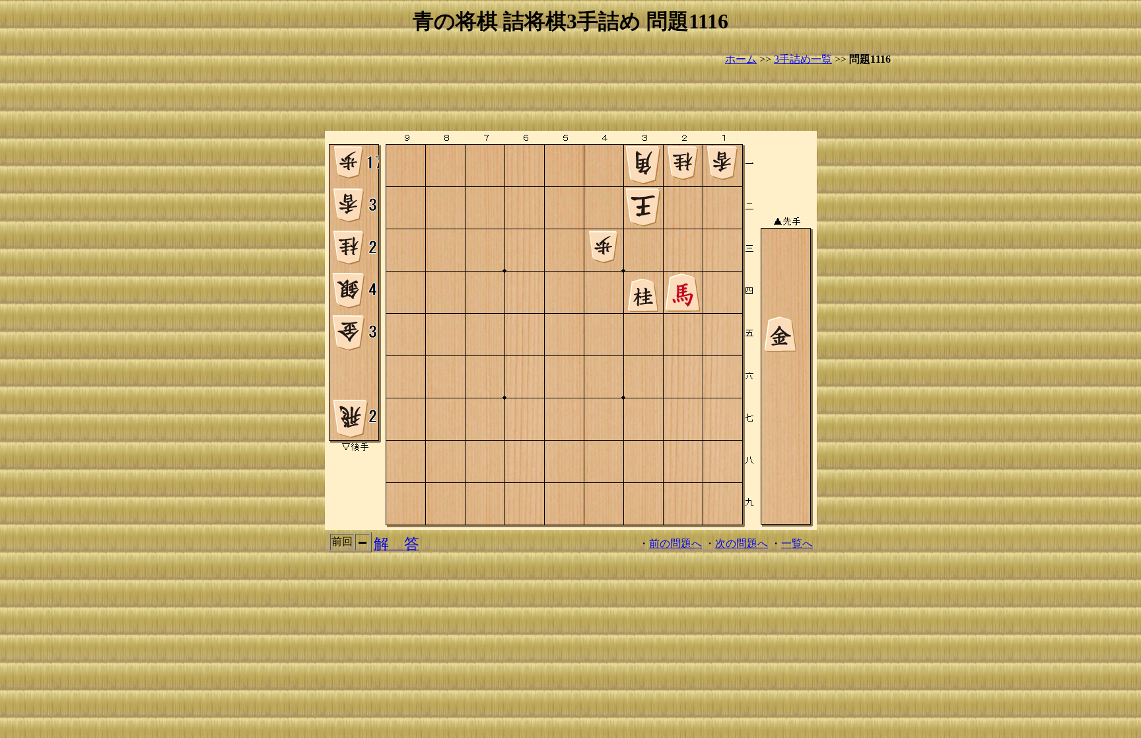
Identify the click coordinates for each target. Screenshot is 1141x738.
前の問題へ (675, 543)
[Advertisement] (570, 99)
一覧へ (797, 543)
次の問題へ (741, 543)
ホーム (741, 59)
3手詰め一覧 (803, 59)
